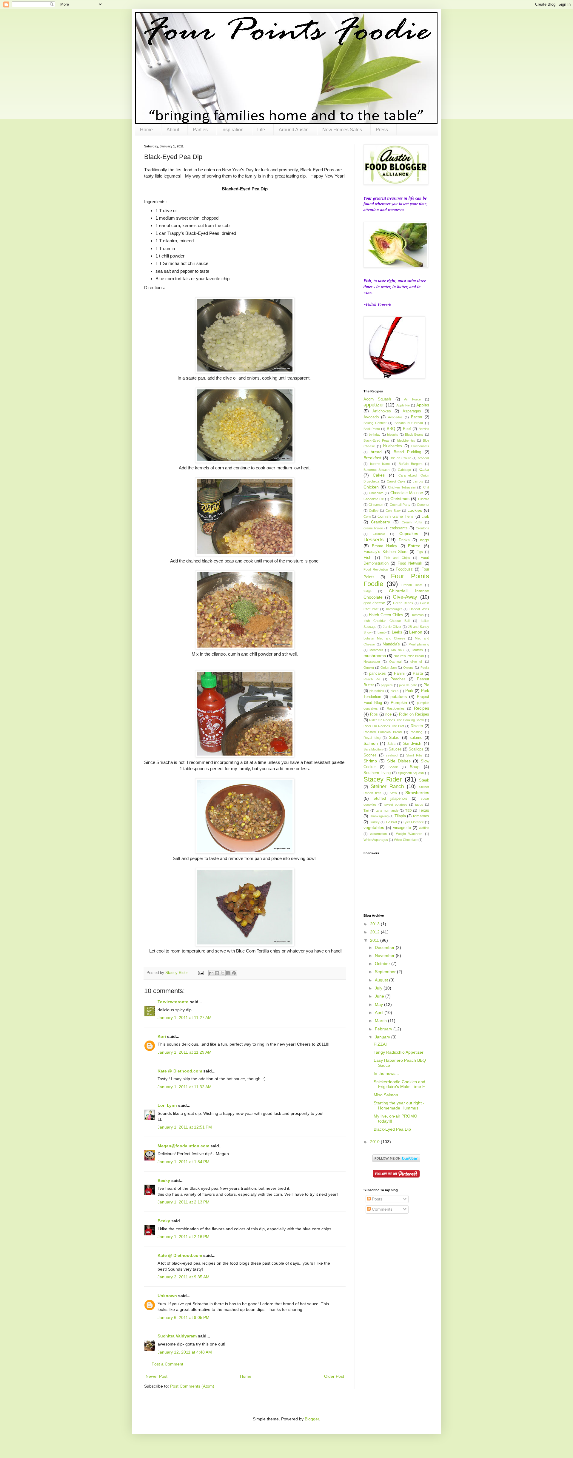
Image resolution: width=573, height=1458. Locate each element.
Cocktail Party (400, 504)
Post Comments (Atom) (192, 1386)
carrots (418, 481)
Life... (263, 129)
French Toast (412, 585)
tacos (419, 804)
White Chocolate (406, 839)
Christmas (399, 498)
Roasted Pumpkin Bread (382, 732)
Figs (420, 552)
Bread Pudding (407, 452)
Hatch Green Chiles (386, 615)
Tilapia (400, 816)
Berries (424, 429)
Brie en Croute (400, 458)
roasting (416, 732)
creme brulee (373, 528)
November (385, 955)
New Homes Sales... (344, 129)
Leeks (397, 632)
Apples (422, 405)
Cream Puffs (412, 522)
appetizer (373, 405)
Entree (414, 545)
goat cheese (374, 603)
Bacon (416, 417)
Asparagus (412, 411)
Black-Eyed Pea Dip (392, 1129)
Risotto (417, 726)
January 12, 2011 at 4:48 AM (185, 1352)
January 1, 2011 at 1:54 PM (184, 1161)
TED (408, 810)
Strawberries (417, 792)
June (380, 996)
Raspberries (396, 708)
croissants (399, 528)
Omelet (368, 667)
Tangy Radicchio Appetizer (398, 1052)
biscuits (392, 434)
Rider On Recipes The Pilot (383, 726)
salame (416, 738)
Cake (424, 469)
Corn (367, 516)
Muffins (417, 650)
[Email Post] (200, 973)
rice (388, 714)
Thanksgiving (379, 816)
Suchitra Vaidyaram (177, 1336)
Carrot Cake (396, 481)
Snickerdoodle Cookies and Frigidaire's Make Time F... (401, 1084)
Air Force (412, 399)
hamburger (394, 609)
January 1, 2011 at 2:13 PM (184, 1202)
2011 (375, 940)
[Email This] (211, 973)
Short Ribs (414, 755)
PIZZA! (380, 1044)
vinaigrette (402, 828)
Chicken (371, 487)
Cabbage (404, 469)
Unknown (167, 1295)
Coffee (373, 510)
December (385, 947)
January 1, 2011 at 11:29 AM (185, 1052)
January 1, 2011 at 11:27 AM (185, 1017)
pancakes (377, 673)
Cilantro (423, 499)
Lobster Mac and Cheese (384, 638)
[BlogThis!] (217, 973)
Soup (415, 766)
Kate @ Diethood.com (180, 1071)
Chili (426, 487)
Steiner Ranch (387, 786)
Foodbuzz (404, 569)
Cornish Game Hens (396, 516)
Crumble (379, 534)
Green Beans (403, 603)
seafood (392, 755)
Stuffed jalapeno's (390, 798)
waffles (424, 828)
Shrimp (370, 761)
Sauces (395, 749)
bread (376, 451)
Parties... (202, 129)
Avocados (395, 417)
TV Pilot (391, 822)
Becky (164, 1180)
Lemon (415, 632)
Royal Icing (372, 737)
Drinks (404, 540)
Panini (399, 673)
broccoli (423, 458)
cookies (415, 510)
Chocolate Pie (373, 499)
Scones (370, 755)
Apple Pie (403, 405)
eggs (424, 539)
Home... (148, 129)
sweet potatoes (395, 804)
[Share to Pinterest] (234, 973)
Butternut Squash (376, 469)
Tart (366, 810)
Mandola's (391, 644)
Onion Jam (389, 667)
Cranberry (380, 522)
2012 (375, 932)
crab (425, 516)
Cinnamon (376, 504)
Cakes (379, 475)
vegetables (373, 827)
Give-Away (405, 597)
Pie (426, 685)
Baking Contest (374, 423)
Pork (409, 691)
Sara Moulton (373, 749)
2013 (375, 923)
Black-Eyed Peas (376, 440)
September (386, 971)
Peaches (398, 679)
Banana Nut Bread (409, 423)
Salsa (391, 743)
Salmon (370, 743)
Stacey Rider (382, 779)
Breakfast (372, 457)
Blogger (312, 1419)
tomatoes (421, 816)
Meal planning (419, 644)
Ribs (374, 714)
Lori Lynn (167, 1105)
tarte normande (387, 810)
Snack (393, 767)
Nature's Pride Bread (409, 656)
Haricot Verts (419, 609)
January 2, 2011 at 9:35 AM (184, 1276)
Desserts (373, 539)
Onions (408, 667)
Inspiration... (234, 129)
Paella (424, 667)
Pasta (418, 673)
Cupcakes (408, 533)
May (379, 1004)
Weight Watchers (409, 834)
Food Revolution (375, 569)
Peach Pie (371, 679)
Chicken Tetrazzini (402, 487)
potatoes (398, 696)
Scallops (416, 749)
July (379, 988)
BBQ (391, 429)
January (383, 1037)
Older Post (334, 1376)
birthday (375, 434)
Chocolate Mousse (406, 493)
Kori (162, 1036)
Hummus (417, 615)
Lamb (382, 632)
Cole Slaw (393, 510)
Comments (381, 1209)
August (382, 980)
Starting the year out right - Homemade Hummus (399, 1105)
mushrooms (374, 655)
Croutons (422, 528)
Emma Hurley (384, 546)
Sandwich (412, 743)
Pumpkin (399, 702)
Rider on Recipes (414, 714)
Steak (424, 780)
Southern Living (377, 773)
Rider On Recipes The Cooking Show (396, 720)
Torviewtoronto (173, 1001)
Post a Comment (167, 1364)
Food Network (410, 563)
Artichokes (381, 411)
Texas (424, 810)
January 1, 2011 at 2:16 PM (184, 1236)
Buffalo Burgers (411, 464)
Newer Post (156, 1376)
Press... (384, 129)
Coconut (423, 504)
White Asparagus (375, 839)
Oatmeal (395, 661)
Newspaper (371, 661)
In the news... (386, 1073)
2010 (375, 1141)
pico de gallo (408, 685)
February (384, 1029)
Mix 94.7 (397, 650)
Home (245, 1376)
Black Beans (414, 434)
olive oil (416, 661)
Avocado (371, 417)
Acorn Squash (377, 399)
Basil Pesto (371, 429)
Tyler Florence (413, 822)
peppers (387, 685)
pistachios (376, 691)
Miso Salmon (386, 1094)
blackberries (406, 440)
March (381, 1020)
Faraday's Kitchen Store (385, 552)
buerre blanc (380, 464)
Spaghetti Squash (411, 773)
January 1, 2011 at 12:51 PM (185, 1127)
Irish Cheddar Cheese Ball (386, 620)
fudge (367, 591)
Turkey (374, 822)
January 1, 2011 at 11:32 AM (185, 1086)
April (379, 1012)
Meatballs (376, 650)
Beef (407, 429)
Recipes (421, 708)
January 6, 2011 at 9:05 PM (184, 1317)
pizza (394, 691)
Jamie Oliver (392, 626)
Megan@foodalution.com (183, 1145)
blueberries (392, 446)
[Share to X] (223, 973)
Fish (367, 557)
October (383, 963)
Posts (376, 1199)
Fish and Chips (397, 558)
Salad (394, 737)
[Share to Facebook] (228, 973)
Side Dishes (399, 761)
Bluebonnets (420, 446)
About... (175, 129)
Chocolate (376, 493)
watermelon (378, 834)
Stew (393, 793)
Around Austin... (295, 129)
